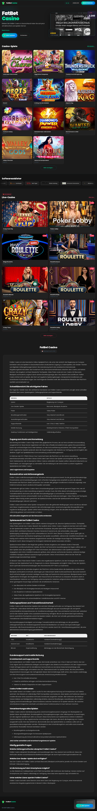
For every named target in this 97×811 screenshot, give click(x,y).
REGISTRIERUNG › (88, 3)
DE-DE (67, 3)
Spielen (17, 61)
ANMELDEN (76, 3)
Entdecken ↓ (24, 35)
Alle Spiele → (91, 46)
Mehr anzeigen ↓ (48, 168)
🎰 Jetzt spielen (9, 35)
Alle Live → (92, 197)
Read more (5, 30)
